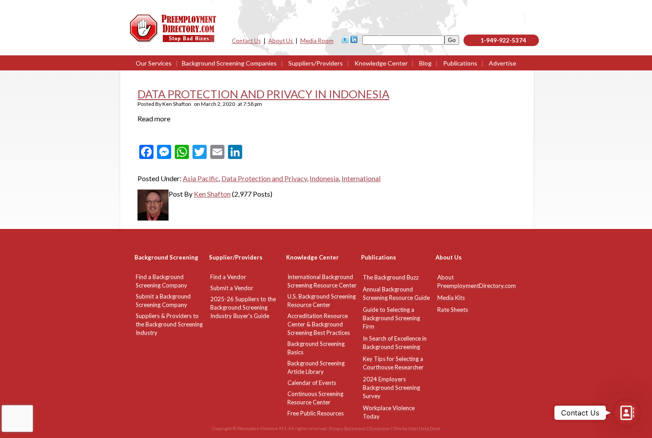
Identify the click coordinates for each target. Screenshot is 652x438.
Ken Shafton (212, 194)
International (361, 178)
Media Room (317, 40)
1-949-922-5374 (503, 40)
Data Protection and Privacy (264, 178)
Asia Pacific (201, 178)
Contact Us (246, 40)
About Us (281, 40)
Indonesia (324, 178)
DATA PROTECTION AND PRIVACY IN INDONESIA (263, 94)
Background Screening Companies (229, 63)
